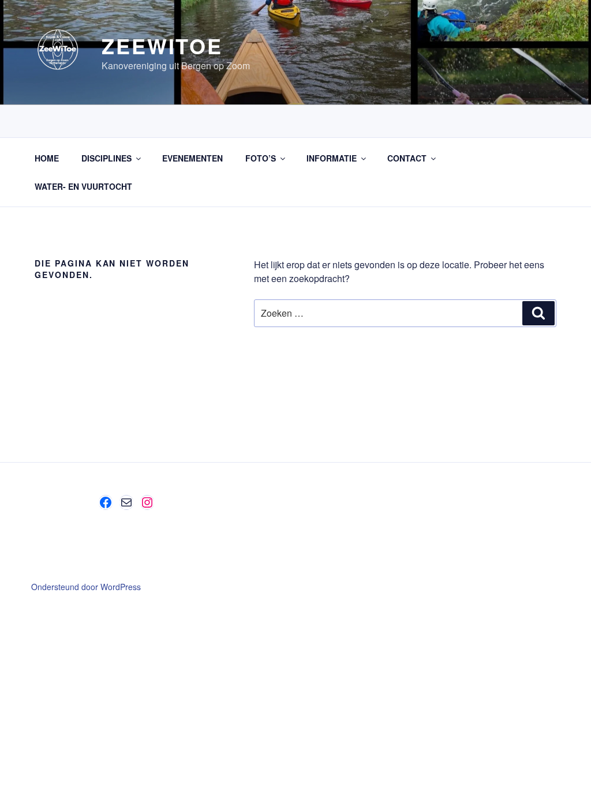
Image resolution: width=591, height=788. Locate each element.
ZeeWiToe (162, 46)
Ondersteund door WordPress (86, 586)
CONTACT (407, 158)
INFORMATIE (331, 158)
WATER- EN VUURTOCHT (83, 186)
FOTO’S (260, 158)
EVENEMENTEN (192, 158)
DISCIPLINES (106, 158)
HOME (47, 158)
